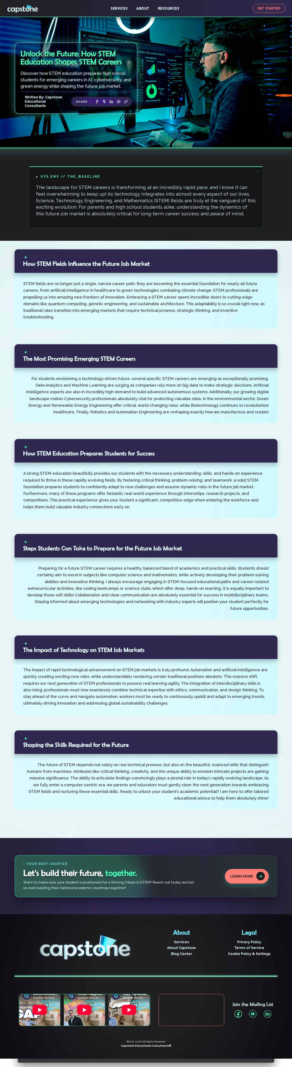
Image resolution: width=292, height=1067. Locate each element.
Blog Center (181, 954)
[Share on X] (104, 101)
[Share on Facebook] (97, 101)
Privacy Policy (249, 942)
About (142, 8)
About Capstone (181, 948)
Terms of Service (249, 948)
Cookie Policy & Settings (249, 954)
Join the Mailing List (253, 1004)
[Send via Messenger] (118, 101)
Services (119, 8)
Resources (169, 8)
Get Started (269, 8)
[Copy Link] (126, 101)
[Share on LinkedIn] (111, 101)
